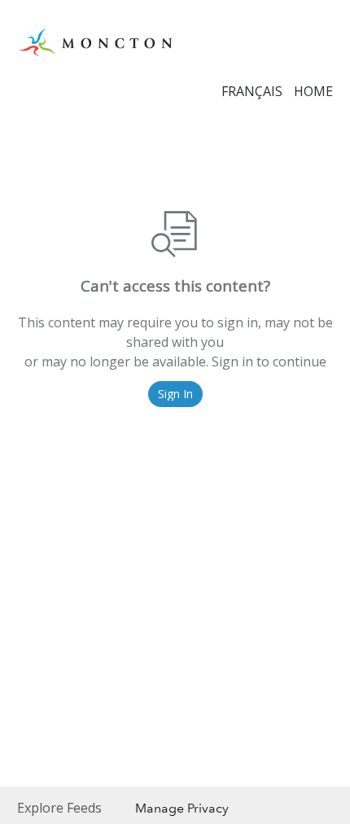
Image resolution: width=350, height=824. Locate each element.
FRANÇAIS (251, 91)
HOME (313, 91)
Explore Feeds (59, 808)
